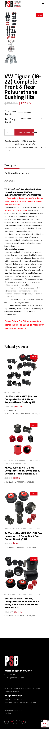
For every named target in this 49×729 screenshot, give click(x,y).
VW (33, 144)
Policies (7, 713)
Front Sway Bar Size (10, 113)
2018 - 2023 (20, 141)
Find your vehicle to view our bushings (20, 702)
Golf (6, 460)
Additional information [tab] (16, 173)
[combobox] (29, 112)
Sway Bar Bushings (12, 463)
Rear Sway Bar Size (9, 121)
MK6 (13, 392)
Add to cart (24, 132)
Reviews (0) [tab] (10, 180)
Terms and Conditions (13, 710)
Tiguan (27, 144)
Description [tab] (10, 165)
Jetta (6, 392)
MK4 (13, 529)
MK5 (12, 460)
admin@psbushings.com (14, 678)
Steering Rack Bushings (27, 460)
